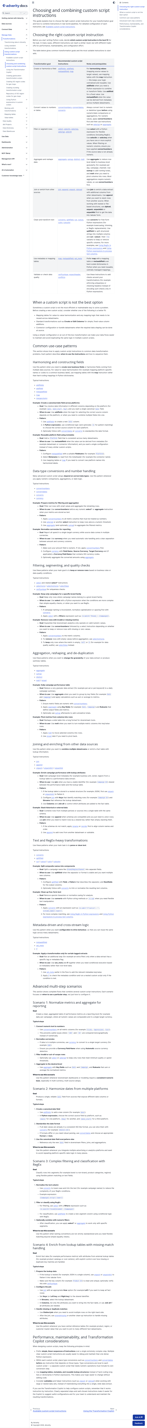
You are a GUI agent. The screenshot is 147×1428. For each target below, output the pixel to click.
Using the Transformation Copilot (15, 71)
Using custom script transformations (12, 53)
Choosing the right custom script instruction (132, 8)
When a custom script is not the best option (131, 13)
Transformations (9, 39)
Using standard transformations (10, 47)
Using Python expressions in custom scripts (14, 102)
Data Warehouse (9, 131)
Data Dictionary (8, 128)
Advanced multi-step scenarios (131, 21)
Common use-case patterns (130, 18)
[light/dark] (114, 2)
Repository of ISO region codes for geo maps (15, 95)
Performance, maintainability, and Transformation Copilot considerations (131, 26)
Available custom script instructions (14, 59)
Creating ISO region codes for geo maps (15, 83)
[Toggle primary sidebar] (33, 2)
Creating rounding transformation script (13, 89)
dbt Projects (7, 124)
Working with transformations (10, 109)
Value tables (9, 117)
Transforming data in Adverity (15, 42)
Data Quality (7, 121)
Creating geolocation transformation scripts (14, 77)
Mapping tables (10, 114)
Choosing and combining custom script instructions (16, 65)
